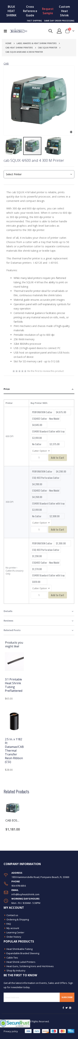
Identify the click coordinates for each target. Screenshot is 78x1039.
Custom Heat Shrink (64, 11)
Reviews (8, 620)
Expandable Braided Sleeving (23, 953)
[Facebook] (63, 1007)
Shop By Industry (16, 970)
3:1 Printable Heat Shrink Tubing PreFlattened (13, 685)
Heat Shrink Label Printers (21, 962)
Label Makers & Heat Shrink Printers (37, 43)
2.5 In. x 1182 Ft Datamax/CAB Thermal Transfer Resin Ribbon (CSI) (14, 750)
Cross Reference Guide (30, 11)
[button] (71, 132)
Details (8, 611)
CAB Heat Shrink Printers (19, 47)
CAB (6, 63)
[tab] (39, 389)
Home (8, 43)
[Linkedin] (70, 1007)
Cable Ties (12, 957)
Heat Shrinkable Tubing (19, 949)
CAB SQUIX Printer (47, 47)
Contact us (12, 915)
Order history (14, 936)
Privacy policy (11, 1031)
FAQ (9, 923)
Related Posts (12, 630)
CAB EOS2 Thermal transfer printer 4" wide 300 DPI (12, 820)
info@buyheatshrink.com (25, 894)
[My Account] (59, 31)
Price (7, 389)
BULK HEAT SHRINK (11, 11)
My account (13, 928)
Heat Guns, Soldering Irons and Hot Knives (30, 966)
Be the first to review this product (45, 371)
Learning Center (15, 932)
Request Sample (48, 11)
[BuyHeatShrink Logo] (16, 31)
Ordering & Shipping (18, 919)
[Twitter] (66, 1007)
